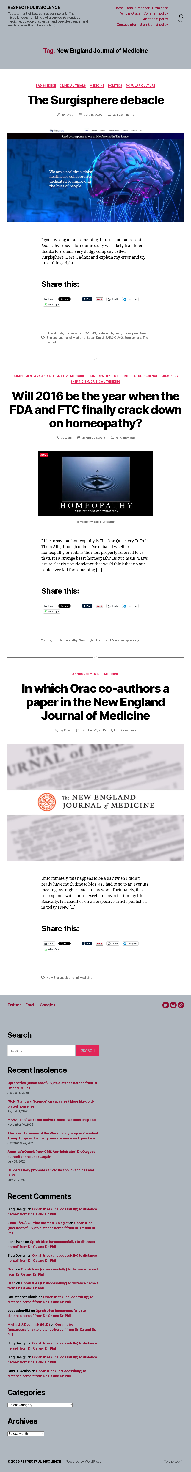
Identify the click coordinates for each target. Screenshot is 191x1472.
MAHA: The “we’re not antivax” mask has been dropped (51, 1120)
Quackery (170, 376)
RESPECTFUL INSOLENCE (33, 7)
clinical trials (55, 333)
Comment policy (155, 13)
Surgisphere (132, 337)
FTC (56, 640)
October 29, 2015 (93, 730)
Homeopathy (99, 376)
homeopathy (68, 640)
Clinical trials (73, 85)
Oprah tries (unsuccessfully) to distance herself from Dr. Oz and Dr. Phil (51, 1228)
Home (119, 8)
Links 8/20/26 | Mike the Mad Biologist (38, 1223)
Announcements (86, 674)
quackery (132, 640)
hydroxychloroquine (125, 333)
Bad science (46, 85)
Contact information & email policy (142, 24)
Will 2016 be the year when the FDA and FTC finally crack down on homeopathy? (95, 409)
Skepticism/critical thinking (95, 381)
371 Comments (123, 115)
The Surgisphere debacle (95, 100)
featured (103, 333)
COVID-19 (89, 333)
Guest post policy (155, 19)
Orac (69, 115)
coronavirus (73, 333)
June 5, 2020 (93, 115)
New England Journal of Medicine (102, 640)
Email (30, 1005)
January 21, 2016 (94, 438)
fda (49, 640)
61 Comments (125, 438)
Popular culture (140, 85)
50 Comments (126, 730)
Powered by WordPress (83, 1461)
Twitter (14, 1005)
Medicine (97, 85)
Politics (115, 85)
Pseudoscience (145, 376)
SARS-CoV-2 (114, 337)
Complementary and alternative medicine (48, 376)
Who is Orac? (130, 13)
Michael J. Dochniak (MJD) (28, 1324)
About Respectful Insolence (147, 8)
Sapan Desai (95, 337)
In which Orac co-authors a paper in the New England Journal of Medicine (96, 702)
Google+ (48, 1005)
